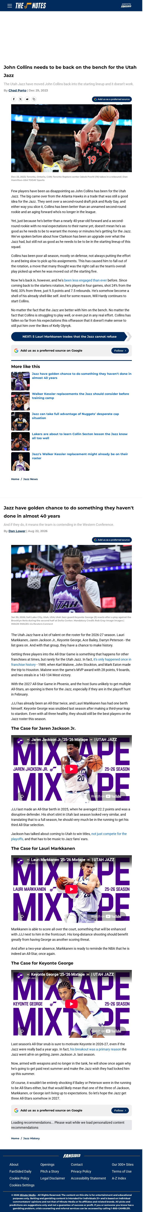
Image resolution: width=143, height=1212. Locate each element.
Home (15, 479)
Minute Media (28, 1195)
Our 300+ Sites (123, 1164)
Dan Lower (17, 531)
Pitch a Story (49, 1171)
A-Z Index (119, 1178)
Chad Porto (17, 90)
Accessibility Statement (88, 1178)
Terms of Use (122, 1171)
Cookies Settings (21, 1185)
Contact (77, 1164)
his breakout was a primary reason (95, 1049)
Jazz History (31, 1138)
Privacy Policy (81, 1171)
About (13, 1164)
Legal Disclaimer (52, 1178)
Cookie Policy (19, 1178)
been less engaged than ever (85, 280)
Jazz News (30, 479)
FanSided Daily (20, 1171)
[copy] (33, 99)
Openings (47, 1164)
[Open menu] (9, 5)
